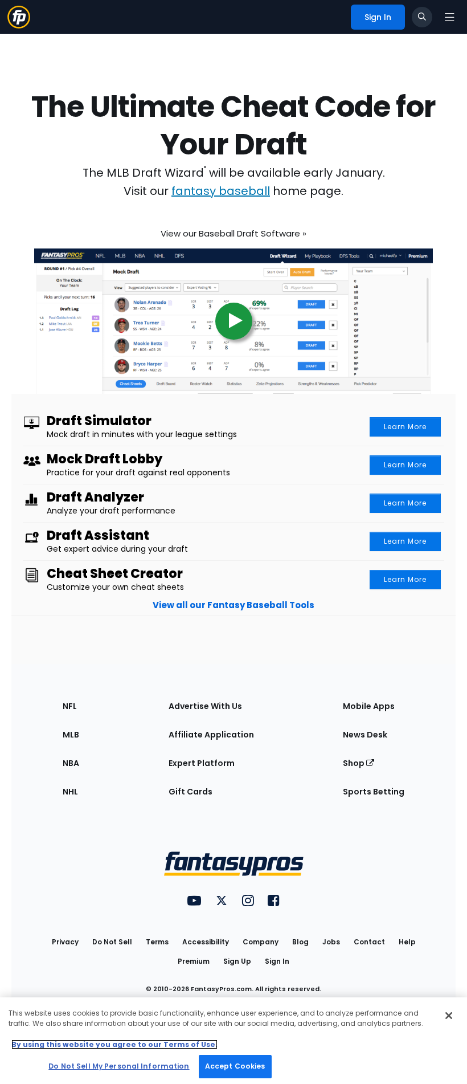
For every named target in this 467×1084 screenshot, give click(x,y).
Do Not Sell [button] (112, 942)
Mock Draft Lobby (104, 459)
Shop (354, 763)
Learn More (405, 426)
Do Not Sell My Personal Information (118, 1066)
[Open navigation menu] (449, 17)
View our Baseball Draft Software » (233, 230)
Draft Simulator (99, 421)
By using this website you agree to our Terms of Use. (114, 1044)
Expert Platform (202, 763)
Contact (369, 942)
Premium (194, 961)
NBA (71, 763)
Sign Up (237, 961)
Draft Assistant (98, 535)
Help (407, 942)
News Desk (365, 734)
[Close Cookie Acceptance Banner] (448, 1015)
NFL (70, 706)
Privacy (65, 942)
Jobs (331, 942)
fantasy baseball (220, 191)
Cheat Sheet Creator (115, 574)
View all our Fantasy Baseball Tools (233, 605)
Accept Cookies (235, 1066)
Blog (300, 942)
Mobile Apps (369, 706)
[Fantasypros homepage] (18, 16)
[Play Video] (233, 314)
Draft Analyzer (95, 497)
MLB (71, 734)
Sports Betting (373, 791)
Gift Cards (190, 791)
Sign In (277, 961)
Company (260, 942)
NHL (70, 791)
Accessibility (205, 942)
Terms (157, 942)
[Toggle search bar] (422, 17)
